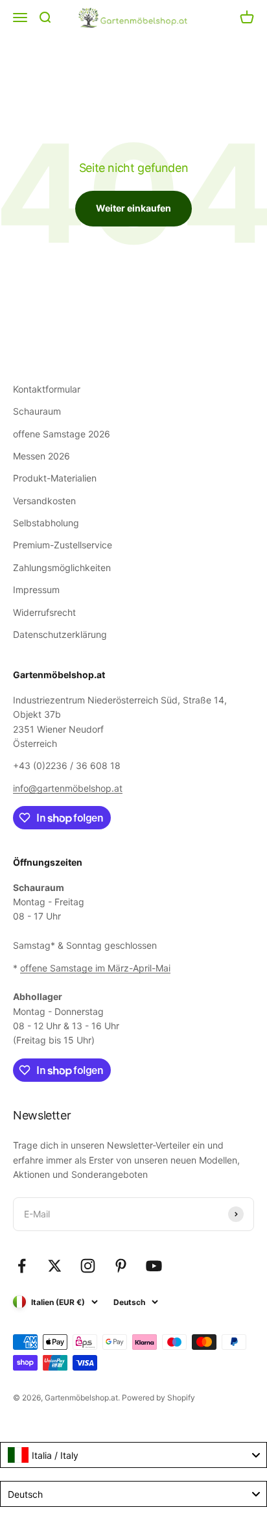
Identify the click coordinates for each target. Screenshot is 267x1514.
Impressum (36, 589)
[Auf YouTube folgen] (154, 1266)
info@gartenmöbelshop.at (67, 788)
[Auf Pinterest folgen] (121, 1266)
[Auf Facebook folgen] (21, 1266)
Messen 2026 (41, 455)
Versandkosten (44, 500)
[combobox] (133, 1455)
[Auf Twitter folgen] (55, 1266)
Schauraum (37, 411)
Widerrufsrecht (44, 612)
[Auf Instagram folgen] (88, 1266)
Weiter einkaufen (133, 208)
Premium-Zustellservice (62, 544)
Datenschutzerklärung (60, 634)
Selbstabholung (46, 522)
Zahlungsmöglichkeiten (62, 567)
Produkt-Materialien (55, 477)
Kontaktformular (46, 389)
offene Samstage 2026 (61, 433)
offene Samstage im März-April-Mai (95, 967)
